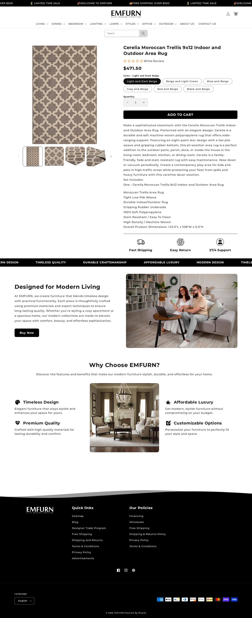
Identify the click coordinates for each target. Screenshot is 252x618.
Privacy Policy (81, 552)
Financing (136, 516)
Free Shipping (82, 534)
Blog (75, 522)
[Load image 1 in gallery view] (33, 156)
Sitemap (78, 516)
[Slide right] (111, 156)
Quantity (128, 96)
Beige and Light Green (182, 81)
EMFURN (119, 613)
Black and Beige (198, 89)
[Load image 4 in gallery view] (96, 156)
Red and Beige (167, 89)
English (22, 600)
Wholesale (136, 522)
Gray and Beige (137, 89)
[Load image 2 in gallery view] (54, 156)
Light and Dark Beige (142, 81)
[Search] (143, 33)
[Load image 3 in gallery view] (75, 156)
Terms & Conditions (85, 546)
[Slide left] (18, 156)
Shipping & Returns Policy (147, 534)
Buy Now (27, 332)
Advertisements (83, 558)
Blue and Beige (218, 81)
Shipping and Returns (87, 540)
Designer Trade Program (89, 528)
